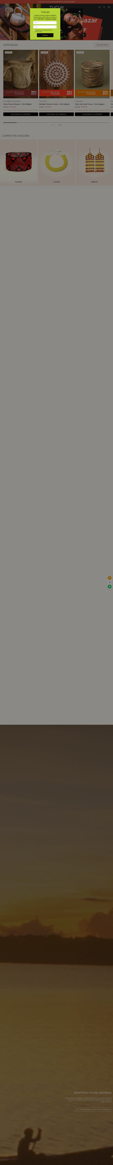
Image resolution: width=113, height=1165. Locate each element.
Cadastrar (45, 35)
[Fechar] (79, 11)
